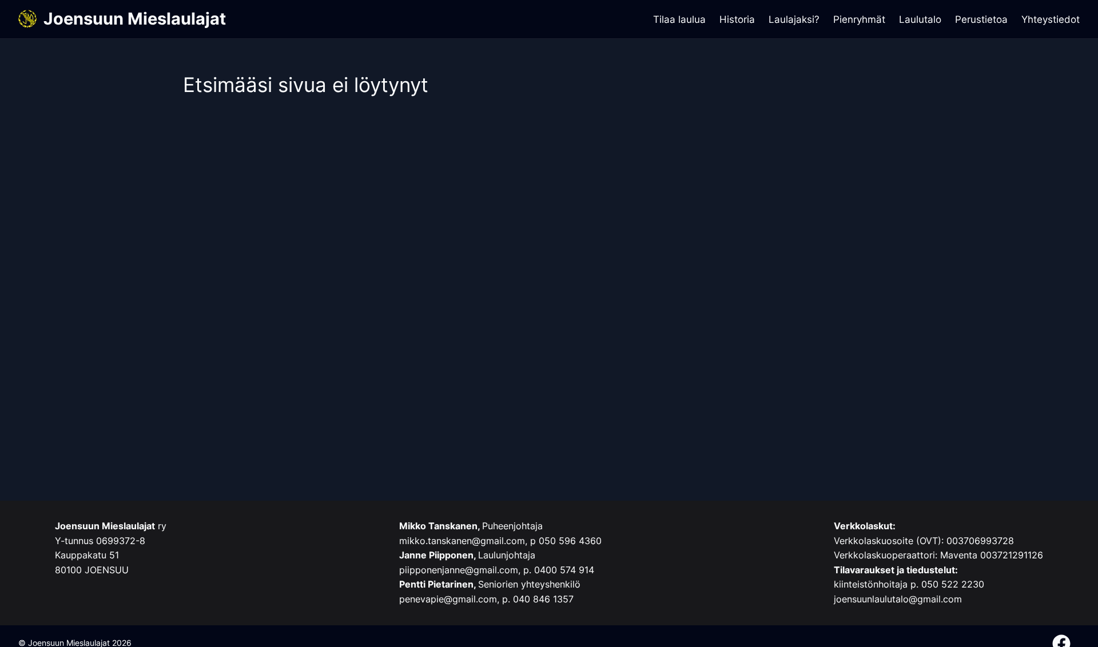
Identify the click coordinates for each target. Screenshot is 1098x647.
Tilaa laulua (679, 19)
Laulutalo (920, 19)
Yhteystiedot (1050, 19)
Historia (737, 19)
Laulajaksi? (794, 19)
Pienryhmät (859, 19)
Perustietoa (981, 19)
